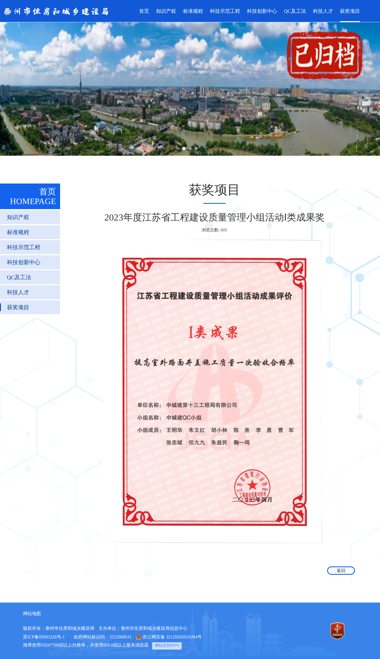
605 (224, 230)
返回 (341, 570)
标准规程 (193, 11)
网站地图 (32, 613)
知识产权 (166, 11)
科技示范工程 (225, 11)
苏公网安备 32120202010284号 (172, 637)
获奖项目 (350, 11)
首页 (144, 11)
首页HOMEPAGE (33, 196)
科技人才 (323, 11)
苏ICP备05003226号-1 (44, 637)
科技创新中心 (262, 11)
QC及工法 (295, 11)
